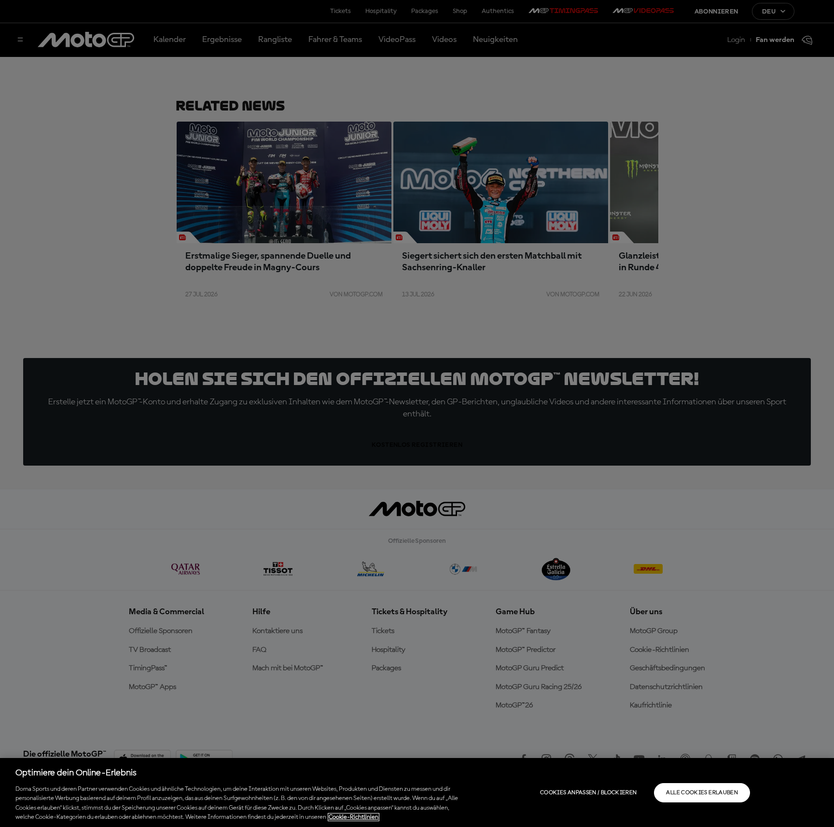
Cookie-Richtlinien (353, 817)
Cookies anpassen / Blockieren (588, 793)
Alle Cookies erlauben (702, 793)
